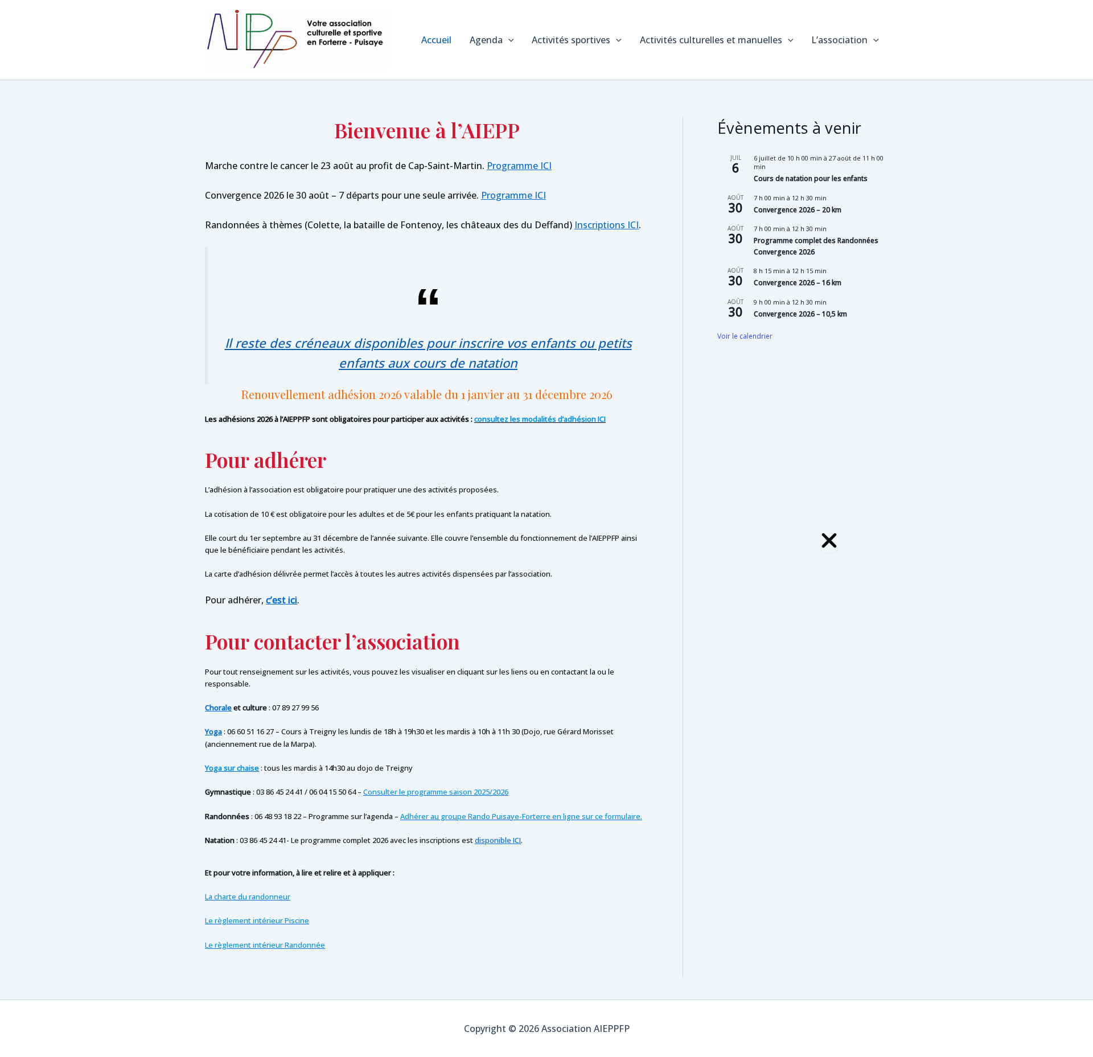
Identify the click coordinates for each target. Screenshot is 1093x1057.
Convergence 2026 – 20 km (797, 210)
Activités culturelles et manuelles (711, 40)
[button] (508, 40)
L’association (839, 40)
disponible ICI (498, 840)
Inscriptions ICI (606, 225)
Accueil (436, 40)
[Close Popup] (829, 541)
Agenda (486, 40)
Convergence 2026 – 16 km (797, 282)
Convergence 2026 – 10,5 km (800, 314)
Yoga (213, 731)
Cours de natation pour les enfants (811, 178)
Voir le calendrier (745, 336)
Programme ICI (519, 165)
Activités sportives (571, 40)
